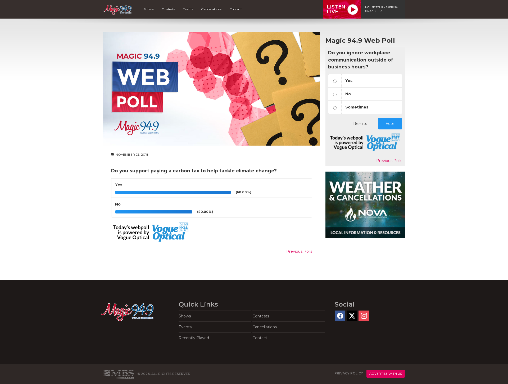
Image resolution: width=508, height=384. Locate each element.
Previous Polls (299, 251)
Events (188, 9)
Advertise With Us (385, 374)
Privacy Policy (348, 374)
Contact (235, 9)
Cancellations (211, 9)
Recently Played (194, 337)
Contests (168, 9)
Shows (149, 9)
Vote (390, 123)
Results (360, 123)
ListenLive (336, 9)
